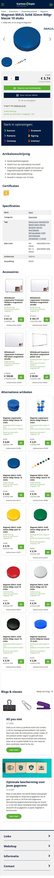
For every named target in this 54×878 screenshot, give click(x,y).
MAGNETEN (44, 222)
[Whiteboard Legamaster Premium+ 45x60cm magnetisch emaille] (14, 285)
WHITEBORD (34, 230)
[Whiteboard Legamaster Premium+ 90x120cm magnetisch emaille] (14, 339)
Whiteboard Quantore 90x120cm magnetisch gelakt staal (39, 354)
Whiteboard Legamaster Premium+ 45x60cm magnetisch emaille (14, 301)
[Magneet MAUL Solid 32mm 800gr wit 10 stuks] (40, 572)
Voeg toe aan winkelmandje (29, 88)
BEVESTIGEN (34, 225)
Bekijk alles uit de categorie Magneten (17, 22)
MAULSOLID (34, 222)
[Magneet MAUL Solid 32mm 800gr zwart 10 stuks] (13, 624)
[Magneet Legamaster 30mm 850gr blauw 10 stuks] (13, 405)
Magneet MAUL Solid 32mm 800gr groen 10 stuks (39, 529)
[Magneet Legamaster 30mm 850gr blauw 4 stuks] (40, 405)
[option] (27, 39)
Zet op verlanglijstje (28, 100)
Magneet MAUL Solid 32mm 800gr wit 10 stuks (39, 586)
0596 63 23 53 (20, 106)
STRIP (43, 233)
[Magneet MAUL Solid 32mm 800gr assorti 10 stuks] (40, 463)
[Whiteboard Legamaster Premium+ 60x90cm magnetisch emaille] (39, 285)
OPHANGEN (33, 238)
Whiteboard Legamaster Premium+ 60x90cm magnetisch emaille (40, 301)
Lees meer (13, 750)
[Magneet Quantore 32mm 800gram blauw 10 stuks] (40, 624)
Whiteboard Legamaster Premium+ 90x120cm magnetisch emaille (14, 355)
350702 (39, 227)
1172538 (42, 238)
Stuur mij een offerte (29, 95)
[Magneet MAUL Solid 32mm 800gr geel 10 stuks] (13, 515)
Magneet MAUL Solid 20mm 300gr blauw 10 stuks (12, 477)
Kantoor (11, 130)
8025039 (32, 227)
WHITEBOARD (34, 236)
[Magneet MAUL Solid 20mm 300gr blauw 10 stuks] (13, 463)
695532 (42, 225)
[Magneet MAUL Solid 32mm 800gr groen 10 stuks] (40, 515)
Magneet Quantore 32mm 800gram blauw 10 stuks (39, 638)
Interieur (35, 141)
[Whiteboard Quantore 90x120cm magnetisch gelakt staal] (39, 339)
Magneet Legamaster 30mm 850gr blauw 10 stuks (12, 420)
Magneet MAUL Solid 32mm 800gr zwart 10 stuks (12, 638)
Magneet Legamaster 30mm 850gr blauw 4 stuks (39, 420)
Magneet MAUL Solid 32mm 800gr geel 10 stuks (12, 529)
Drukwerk (36, 130)
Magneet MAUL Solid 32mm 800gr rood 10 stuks (12, 586)
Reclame (11, 136)
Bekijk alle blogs (44, 691)
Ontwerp (11, 141)
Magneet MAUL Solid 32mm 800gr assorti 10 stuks (40, 477)
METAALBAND (34, 233)
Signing (34, 136)
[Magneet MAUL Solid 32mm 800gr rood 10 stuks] (13, 572)
